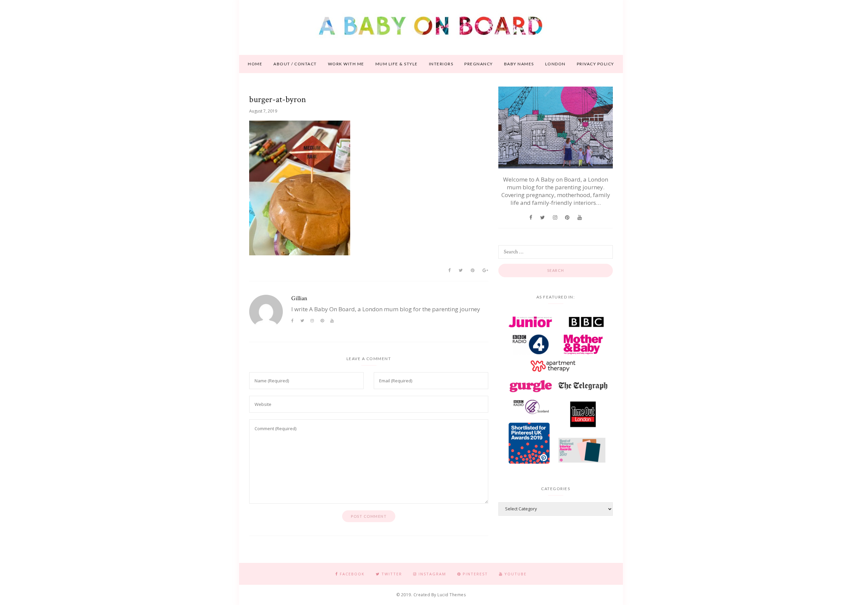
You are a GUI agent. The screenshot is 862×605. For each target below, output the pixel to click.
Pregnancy (478, 63)
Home (255, 63)
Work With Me (346, 63)
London (555, 63)
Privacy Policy (595, 63)
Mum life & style (396, 63)
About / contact (295, 63)
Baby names (519, 63)
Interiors (441, 63)
